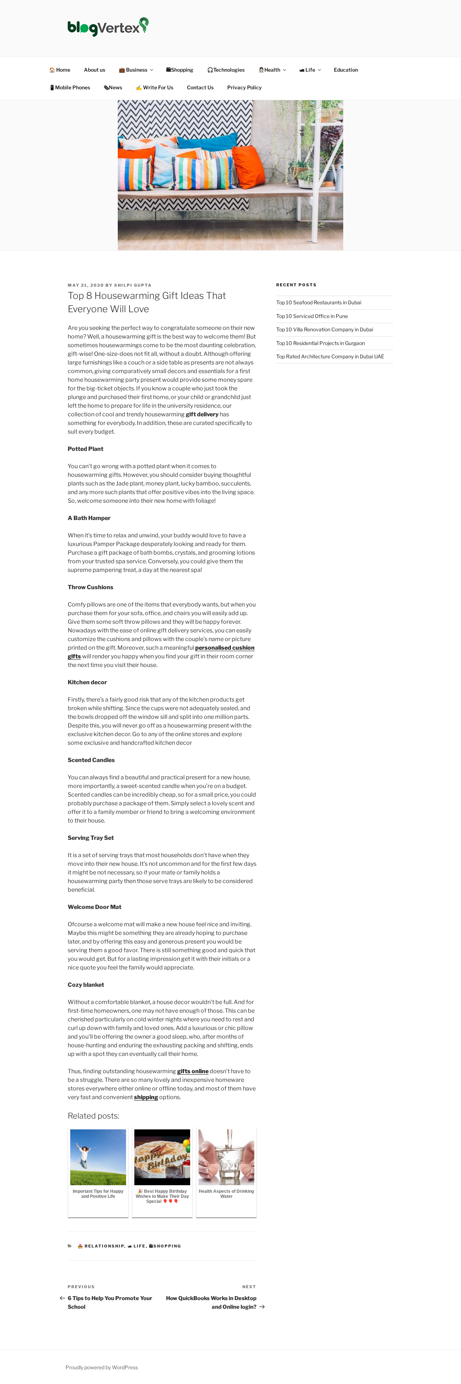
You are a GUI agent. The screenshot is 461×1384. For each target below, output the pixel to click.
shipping (146, 1097)
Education (346, 70)
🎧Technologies (226, 70)
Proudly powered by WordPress (102, 1367)
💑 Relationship (101, 1246)
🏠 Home (59, 70)
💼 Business (133, 70)
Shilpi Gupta (133, 285)
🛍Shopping (179, 70)
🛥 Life (307, 70)
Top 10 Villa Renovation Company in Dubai (324, 329)
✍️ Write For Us (154, 87)
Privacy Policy (244, 87)
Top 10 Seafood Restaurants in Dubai (318, 302)
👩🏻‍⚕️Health (269, 70)
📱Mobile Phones (69, 87)
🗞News (113, 87)
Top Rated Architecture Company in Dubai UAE (330, 356)
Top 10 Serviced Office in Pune (312, 316)
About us (94, 70)
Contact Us (200, 87)
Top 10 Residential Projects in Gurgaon (320, 343)
